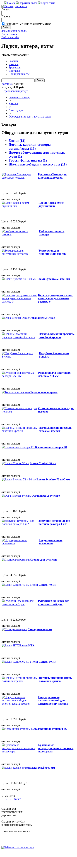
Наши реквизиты (19, 73)
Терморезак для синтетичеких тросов (52, 252)
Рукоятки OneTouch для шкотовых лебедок (53, 602)
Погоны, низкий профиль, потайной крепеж (55, 679)
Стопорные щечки (40, 629)
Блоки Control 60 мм (43, 661)
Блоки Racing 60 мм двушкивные (51, 204)
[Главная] (2, 2)
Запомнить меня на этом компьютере (28, 23)
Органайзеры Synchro (46, 495)
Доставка (14, 70)
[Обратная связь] (26, 2)
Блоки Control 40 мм (43, 584)
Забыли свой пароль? (14, 30)
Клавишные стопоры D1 (51, 447)
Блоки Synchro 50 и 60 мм (53, 278)
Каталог (13, 64)
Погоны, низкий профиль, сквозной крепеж (55, 429)
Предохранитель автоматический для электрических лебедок (53, 700)
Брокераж (14, 67)
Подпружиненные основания (50, 542)
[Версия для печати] (14, 6)
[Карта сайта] (46, 2)
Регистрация (9, 34)
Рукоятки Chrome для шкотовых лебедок (52, 176)
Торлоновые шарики (43, 392)
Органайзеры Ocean (42, 317)
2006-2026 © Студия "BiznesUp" (21, 853)
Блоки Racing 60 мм (42, 767)
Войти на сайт (10, 37)
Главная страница (19, 97)
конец (17, 798)
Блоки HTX (27, 645)
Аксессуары (16, 110)
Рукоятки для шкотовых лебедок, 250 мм (54, 374)
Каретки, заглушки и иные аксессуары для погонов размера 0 (55, 298)
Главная (13, 61)
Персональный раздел (14, 91)
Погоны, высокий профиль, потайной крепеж (56, 335)
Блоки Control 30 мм (43, 463)
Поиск (40, 80)
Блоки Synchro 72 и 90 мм (53, 479)
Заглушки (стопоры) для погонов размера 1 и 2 (54, 522)
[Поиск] (9, 2)
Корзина (6, 83)
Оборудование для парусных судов (30, 116)
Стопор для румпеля (43, 559)
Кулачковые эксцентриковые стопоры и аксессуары (55, 748)
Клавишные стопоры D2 (51, 728)
